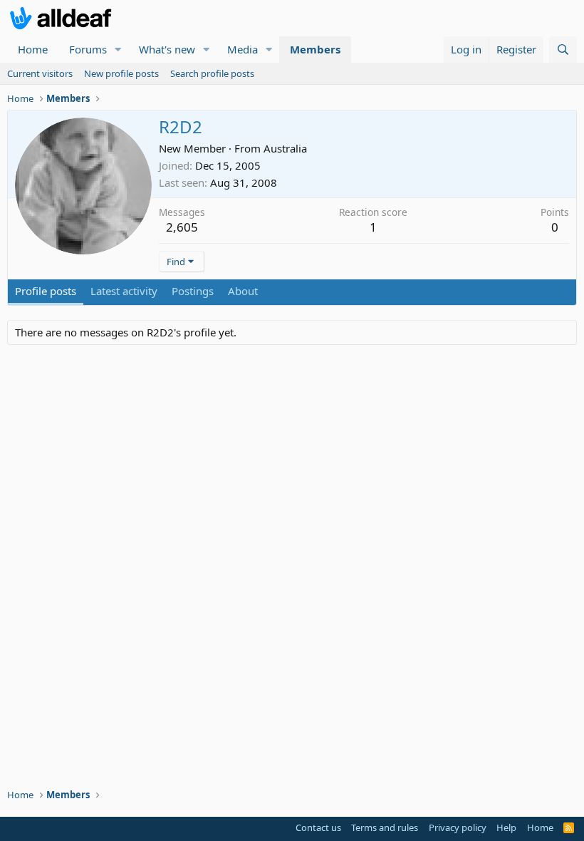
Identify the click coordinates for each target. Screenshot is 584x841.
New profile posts (121, 73)
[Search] (563, 49)
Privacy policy (457, 827)
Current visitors (40, 73)
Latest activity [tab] (123, 291)
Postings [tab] (193, 291)
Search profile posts (212, 73)
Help (506, 827)
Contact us (318, 827)
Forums (88, 49)
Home (33, 49)
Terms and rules (384, 827)
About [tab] (243, 291)
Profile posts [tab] (45, 291)
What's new (167, 49)
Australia (285, 148)
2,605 (182, 227)
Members (315, 49)
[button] (118, 49)
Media (242, 49)
